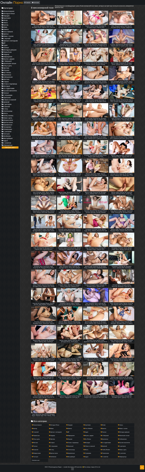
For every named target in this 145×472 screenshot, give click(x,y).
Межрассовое (8, 120)
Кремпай (6, 102)
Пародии (6, 16)
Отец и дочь (7, 66)
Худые (5, 140)
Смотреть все (10, 147)
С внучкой (6, 38)
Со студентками (8, 88)
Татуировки (7, 127)
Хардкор (6, 54)
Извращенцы (7, 145)
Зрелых (6, 34)
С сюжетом (7, 143)
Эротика (6, 68)
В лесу (5, 109)
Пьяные (6, 47)
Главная (27, 2)
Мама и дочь (7, 118)
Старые (6, 81)
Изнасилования (8, 11)
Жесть (5, 113)
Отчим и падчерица (10, 84)
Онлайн (11, 2)
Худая (5, 45)
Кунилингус (7, 75)
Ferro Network (8, 32)
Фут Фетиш (7, 72)
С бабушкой (7, 61)
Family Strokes (8, 116)
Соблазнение (8, 77)
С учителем (7, 131)
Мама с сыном (8, 36)
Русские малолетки (10, 91)
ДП (4, 43)
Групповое (7, 18)
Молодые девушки (9, 50)
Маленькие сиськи (9, 63)
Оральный (7, 97)
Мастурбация (8, 138)
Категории (36, 2)
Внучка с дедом (8, 59)
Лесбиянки (7, 136)
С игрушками (7, 95)
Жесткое (6, 79)
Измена (6, 29)
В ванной (6, 106)
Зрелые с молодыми (10, 41)
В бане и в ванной (9, 100)
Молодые (6, 86)
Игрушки (6, 70)
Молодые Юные (9, 13)
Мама (5, 27)
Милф (5, 20)
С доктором (7, 104)
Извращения (7, 56)
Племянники (7, 129)
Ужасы (5, 22)
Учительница (7, 111)
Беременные (7, 125)
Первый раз (7, 52)
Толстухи (6, 134)
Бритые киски (8, 122)
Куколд (5, 25)
